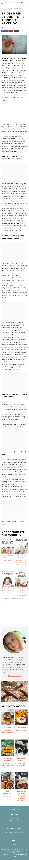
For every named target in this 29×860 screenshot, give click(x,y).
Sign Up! (6, 832)
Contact (14, 844)
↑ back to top (14, 809)
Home (3, 9)
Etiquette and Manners (14, 9)
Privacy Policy (14, 818)
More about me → (14, 676)
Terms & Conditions (14, 821)
